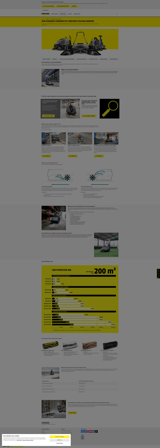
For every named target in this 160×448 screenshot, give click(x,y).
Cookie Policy (19, 440)
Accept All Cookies (59, 436)
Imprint (31, 440)
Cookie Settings (59, 443)
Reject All (59, 440)
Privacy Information (26, 440)
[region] (36, 440)
